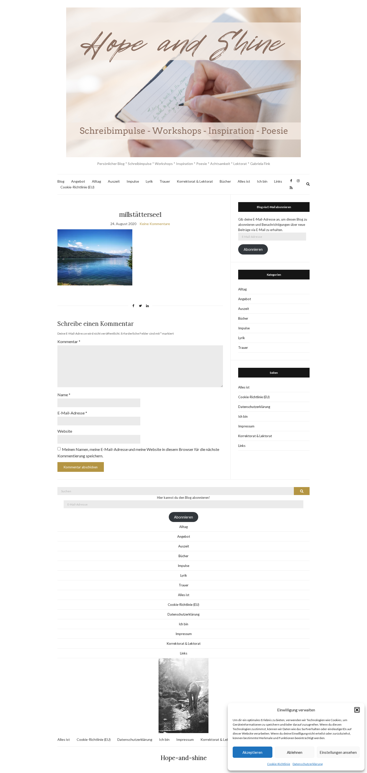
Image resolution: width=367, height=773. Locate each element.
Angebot (78, 181)
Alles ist (244, 181)
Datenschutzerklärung (308, 764)
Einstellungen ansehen (338, 752)
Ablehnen (294, 752)
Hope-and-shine (184, 758)
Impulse (133, 181)
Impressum (246, 426)
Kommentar (68, 341)
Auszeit (114, 181)
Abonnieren (253, 249)
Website (64, 431)
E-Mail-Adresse (72, 412)
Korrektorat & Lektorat (195, 181)
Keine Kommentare (155, 224)
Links (278, 181)
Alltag (96, 181)
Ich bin (262, 181)
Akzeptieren (252, 752)
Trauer (165, 181)
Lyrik (149, 181)
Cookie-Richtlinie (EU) (77, 187)
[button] (357, 709)
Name (63, 394)
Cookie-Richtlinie (278, 764)
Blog (60, 181)
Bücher (225, 181)
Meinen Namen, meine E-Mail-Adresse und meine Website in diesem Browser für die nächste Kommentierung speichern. (138, 452)
